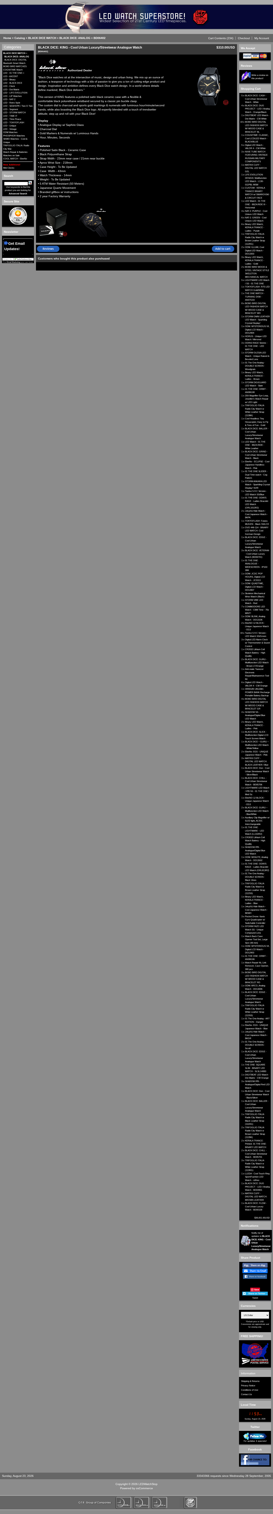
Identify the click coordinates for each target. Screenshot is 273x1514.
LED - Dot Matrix (11, 89)
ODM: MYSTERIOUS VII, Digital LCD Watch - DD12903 (257, 949)
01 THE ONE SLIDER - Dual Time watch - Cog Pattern (256, 474)
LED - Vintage (10, 129)
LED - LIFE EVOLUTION (15, 93)
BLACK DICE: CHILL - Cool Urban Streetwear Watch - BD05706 (256, 781)
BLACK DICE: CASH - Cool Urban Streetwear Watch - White (256, 98)
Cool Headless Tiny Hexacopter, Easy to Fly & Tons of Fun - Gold (256, 421)
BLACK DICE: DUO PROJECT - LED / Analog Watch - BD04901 (257, 1186)
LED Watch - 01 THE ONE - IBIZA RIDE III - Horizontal (256, 204)
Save (256, 1289)
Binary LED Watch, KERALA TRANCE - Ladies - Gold (254, 260)
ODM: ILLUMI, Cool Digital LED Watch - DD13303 (254, 250)
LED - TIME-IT (10, 116)
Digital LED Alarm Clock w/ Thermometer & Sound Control (257, 642)
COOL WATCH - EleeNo (15, 158)
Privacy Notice (248, 1385)
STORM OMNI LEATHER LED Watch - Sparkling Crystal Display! (257, 319)
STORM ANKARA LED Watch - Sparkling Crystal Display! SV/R (257, 484)
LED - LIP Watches (12, 96)
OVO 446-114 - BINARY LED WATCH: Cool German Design (256, 530)
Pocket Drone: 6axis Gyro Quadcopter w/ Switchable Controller (255, 919)
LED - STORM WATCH (14, 112)
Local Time (248, 1404)
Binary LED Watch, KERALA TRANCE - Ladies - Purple (254, 227)
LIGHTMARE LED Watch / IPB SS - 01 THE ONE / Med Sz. (257, 791)
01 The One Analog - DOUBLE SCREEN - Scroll (255, 1045)
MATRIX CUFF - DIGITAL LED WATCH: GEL (256, 168)
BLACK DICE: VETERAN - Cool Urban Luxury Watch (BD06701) (257, 553)
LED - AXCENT (10, 76)
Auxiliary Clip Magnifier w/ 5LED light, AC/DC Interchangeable (257, 820)
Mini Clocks (8, 168)
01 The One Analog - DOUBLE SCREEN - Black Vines (255, 876)
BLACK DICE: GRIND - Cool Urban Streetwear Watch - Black (256, 454)
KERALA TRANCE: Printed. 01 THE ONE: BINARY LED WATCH (255, 1143)
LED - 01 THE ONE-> (13, 73)
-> (15, 53)
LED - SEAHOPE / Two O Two (18, 106)
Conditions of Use (249, 1390)
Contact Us (246, 1394)
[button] (221, 38)
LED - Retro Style (11, 102)
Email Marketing (13, 262)
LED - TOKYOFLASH (13, 122)
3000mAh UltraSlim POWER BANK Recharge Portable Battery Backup (257, 692)
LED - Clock (9, 86)
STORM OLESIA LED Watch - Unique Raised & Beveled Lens (257, 355)
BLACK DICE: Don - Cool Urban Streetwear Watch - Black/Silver (257, 1094)
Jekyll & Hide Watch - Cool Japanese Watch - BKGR (256, 1035)
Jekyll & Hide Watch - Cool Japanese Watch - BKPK (256, 514)
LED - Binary (9, 79)
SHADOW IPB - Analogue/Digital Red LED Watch (257, 1084)
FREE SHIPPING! (252, 1336)
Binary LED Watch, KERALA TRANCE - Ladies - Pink (254, 725)
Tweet (255, 1298)
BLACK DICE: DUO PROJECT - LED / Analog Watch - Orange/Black (257, 108)
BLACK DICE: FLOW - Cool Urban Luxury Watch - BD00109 (256, 1206)
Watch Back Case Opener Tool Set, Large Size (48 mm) (256, 939)
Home (7, 38)
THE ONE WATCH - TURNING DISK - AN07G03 (255, 296)
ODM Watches (10, 132)
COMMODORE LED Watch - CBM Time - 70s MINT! (257, 609)
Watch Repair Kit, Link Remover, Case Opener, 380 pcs (257, 965)
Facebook (255, 1449)
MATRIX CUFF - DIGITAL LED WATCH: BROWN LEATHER (256, 1196)
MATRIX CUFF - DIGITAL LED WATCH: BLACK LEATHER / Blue (256, 761)
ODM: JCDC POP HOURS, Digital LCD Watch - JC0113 (255, 576)
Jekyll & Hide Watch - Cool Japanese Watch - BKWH (256, 909)
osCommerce (144, 1488)
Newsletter (11, 231)
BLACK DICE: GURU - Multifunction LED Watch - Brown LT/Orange (257, 662)
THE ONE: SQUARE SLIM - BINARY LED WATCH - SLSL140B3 (255, 1067)
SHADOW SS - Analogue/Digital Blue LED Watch (255, 715)
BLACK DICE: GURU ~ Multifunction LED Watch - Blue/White (257, 810)
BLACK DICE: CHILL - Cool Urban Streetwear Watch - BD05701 (256, 1153)
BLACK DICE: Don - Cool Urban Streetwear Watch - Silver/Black (257, 771)
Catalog (19, 38)
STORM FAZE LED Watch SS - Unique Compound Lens (254, 929)
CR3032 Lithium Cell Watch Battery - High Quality (255, 840)
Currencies (248, 1305)
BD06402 (100, 38)
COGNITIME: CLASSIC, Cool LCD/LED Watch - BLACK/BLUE (257, 138)
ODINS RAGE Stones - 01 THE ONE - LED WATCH (256, 346)
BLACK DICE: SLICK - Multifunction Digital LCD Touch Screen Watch (256, 735)
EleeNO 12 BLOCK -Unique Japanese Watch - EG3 (257, 626)
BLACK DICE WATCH (42, 38)
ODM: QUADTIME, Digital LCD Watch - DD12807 (254, 586)
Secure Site (11, 201)
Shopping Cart (251, 88)
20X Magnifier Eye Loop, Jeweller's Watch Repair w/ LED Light (257, 398)
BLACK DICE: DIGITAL (15, 60)
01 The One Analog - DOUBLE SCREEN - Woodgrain (255, 365)
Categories (12, 47)
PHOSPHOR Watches (14, 135)
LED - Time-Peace (12, 119)
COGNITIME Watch (13, 70)
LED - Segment (10, 109)
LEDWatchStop (147, 1484)
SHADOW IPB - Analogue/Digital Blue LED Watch (255, 850)
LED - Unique (9, 125)
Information (248, 1373)
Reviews (246, 65)
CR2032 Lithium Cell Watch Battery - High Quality (255, 652)
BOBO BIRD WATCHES (15, 66)
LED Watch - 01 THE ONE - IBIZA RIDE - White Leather (255, 445)
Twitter (255, 1426)
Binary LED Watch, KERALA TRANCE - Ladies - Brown (254, 375)
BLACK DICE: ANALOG (74, 38)
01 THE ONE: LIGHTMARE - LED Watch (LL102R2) (254, 830)
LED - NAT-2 (9, 99)
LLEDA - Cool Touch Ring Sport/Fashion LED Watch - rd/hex (257, 1176)
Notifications (249, 1225)
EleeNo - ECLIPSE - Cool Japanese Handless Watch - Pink (257, 464)
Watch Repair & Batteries (15, 152)
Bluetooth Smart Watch (14, 63)
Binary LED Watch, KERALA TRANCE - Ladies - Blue (254, 899)
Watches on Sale (11, 155)
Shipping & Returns (250, 1381)
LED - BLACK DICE (12, 83)
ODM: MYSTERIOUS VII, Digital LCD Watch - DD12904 (257, 329)
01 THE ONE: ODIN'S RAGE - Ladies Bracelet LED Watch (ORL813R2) (257, 866)
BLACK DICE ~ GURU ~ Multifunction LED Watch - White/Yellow (257, 744)
